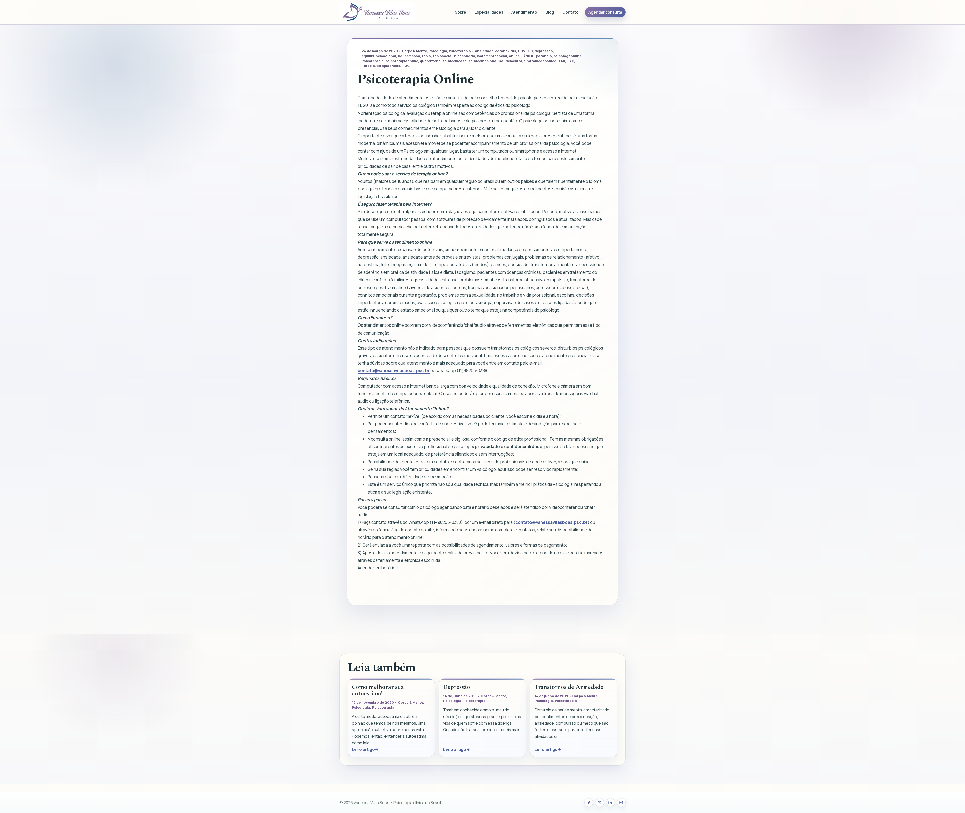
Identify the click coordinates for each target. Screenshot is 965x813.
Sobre (460, 12)
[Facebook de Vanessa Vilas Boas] (588, 802)
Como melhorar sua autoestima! (378, 690)
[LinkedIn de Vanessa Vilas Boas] (610, 802)
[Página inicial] (377, 12)
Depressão (456, 687)
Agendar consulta (605, 12)
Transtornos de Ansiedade (569, 687)
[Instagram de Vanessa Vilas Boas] (621, 802)
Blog (550, 12)
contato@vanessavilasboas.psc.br (394, 370)
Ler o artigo (363, 749)
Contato (570, 12)
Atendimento (524, 12)
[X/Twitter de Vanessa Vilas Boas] (599, 802)
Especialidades (489, 12)
